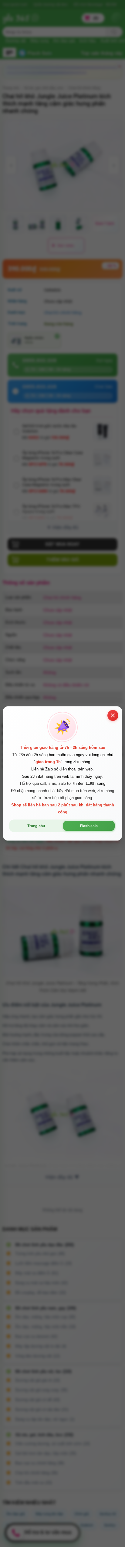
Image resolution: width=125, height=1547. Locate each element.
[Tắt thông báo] (112, 715)
